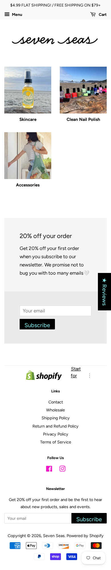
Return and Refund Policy (55, 426)
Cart (102, 14)
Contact (55, 402)
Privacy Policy (55, 434)
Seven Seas (54, 535)
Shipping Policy (56, 417)
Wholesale (55, 410)
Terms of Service (55, 442)
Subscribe (37, 325)
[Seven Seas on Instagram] (62, 469)
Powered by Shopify (85, 535)
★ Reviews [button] (104, 292)
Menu (16, 14)
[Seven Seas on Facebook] (49, 469)
